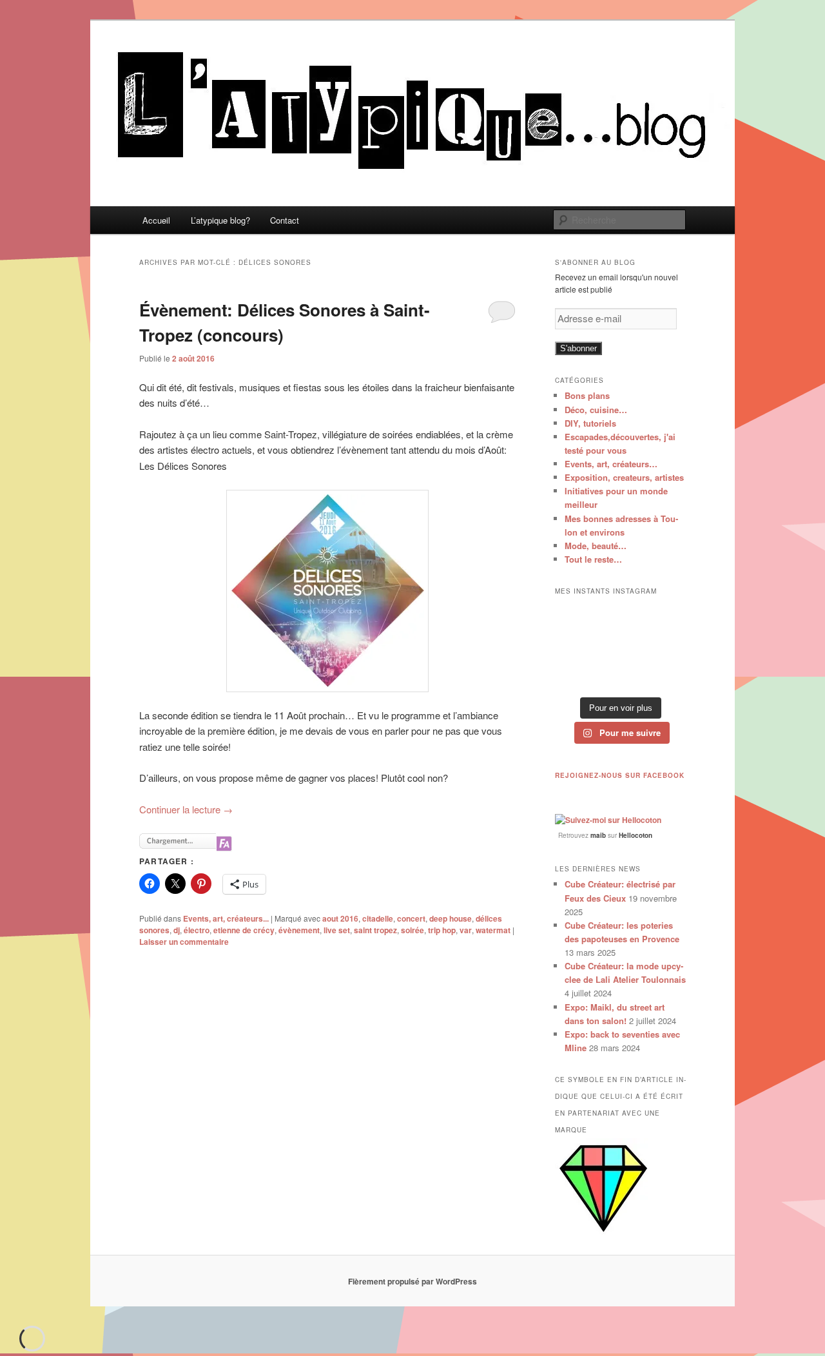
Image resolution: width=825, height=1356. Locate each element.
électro (196, 930)
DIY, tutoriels (590, 423)
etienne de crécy (244, 930)
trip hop (442, 930)
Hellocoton (635, 835)
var (466, 930)
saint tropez (375, 930)
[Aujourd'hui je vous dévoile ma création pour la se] (666, 647)
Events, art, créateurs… (611, 464)
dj (176, 930)
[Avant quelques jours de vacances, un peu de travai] (666, 675)
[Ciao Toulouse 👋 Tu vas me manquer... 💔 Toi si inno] (620, 675)
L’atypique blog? (220, 220)
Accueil (156, 220)
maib (598, 835)
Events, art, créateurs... (226, 918)
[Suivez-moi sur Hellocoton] (608, 820)
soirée (412, 930)
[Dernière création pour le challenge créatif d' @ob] (574, 647)
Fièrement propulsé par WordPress (412, 1281)
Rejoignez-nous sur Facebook (619, 775)
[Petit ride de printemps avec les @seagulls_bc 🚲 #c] (666, 618)
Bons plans (587, 395)
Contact (284, 220)
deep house (450, 918)
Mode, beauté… (595, 545)
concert (411, 918)
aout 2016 (340, 918)
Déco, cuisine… (596, 409)
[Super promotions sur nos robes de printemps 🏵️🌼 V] (574, 618)
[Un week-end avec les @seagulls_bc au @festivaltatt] (620, 618)
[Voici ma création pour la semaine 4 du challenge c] (620, 647)
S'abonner (578, 348)
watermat (493, 930)
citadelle (377, 918)
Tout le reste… (593, 559)
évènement (299, 930)
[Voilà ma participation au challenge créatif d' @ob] (574, 675)
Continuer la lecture (186, 809)
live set (337, 930)
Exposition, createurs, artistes (624, 477)
